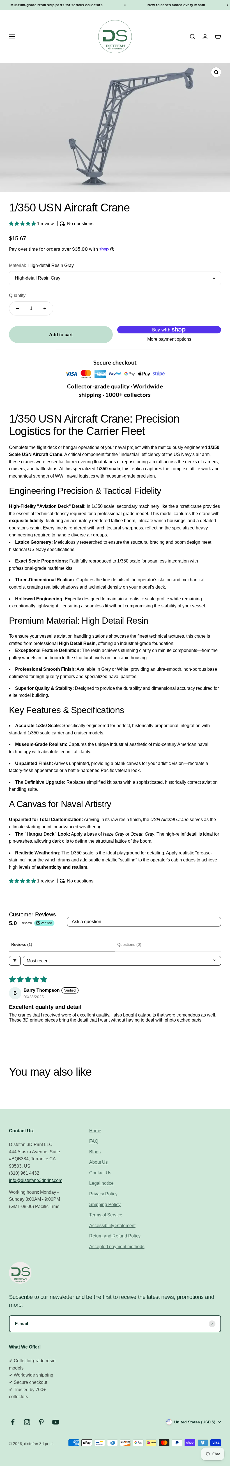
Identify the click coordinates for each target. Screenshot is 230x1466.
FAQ (93, 1141)
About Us (98, 1162)
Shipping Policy (105, 1204)
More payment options (169, 339)
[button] (23, 223)
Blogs (95, 1151)
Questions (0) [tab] (129, 944)
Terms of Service (105, 1215)
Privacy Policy (103, 1193)
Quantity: (18, 295)
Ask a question (86, 921)
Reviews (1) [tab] (21, 944)
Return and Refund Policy (115, 1236)
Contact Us (100, 1172)
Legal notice (101, 1183)
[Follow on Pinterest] (41, 1422)
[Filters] (15, 961)
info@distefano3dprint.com (35, 1180)
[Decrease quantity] (17, 308)
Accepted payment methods (116, 1246)
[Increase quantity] (45, 308)
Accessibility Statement (112, 1225)
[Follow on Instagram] (27, 1422)
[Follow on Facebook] (13, 1422)
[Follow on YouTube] (55, 1422)
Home (95, 1130)
